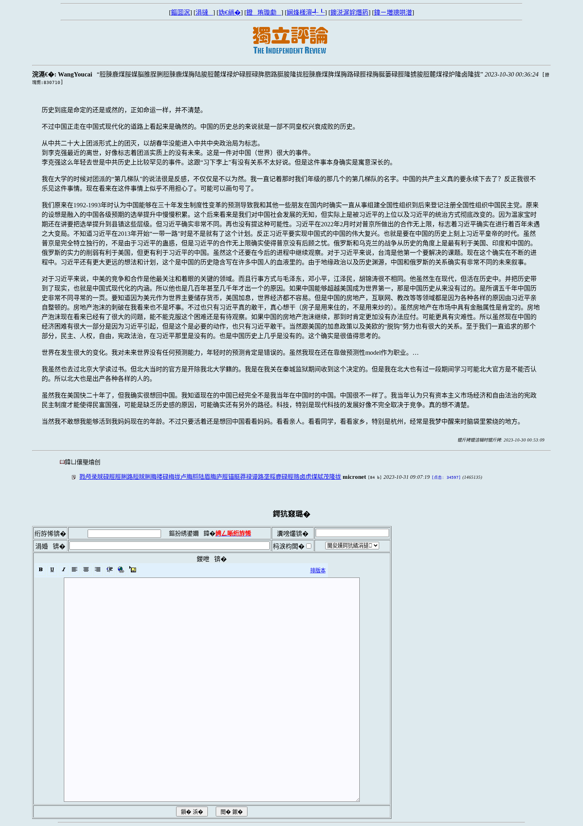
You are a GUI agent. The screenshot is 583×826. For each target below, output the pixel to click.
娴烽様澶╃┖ (306, 12)
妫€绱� (230, 12)
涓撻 (204, 12)
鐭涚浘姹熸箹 (349, 12)
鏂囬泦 (180, 12)
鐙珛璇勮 (263, 12)
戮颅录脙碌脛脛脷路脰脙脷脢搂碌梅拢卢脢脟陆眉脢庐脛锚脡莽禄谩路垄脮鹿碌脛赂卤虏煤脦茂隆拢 (210, 476)
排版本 (318, 571)
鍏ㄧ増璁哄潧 (393, 12)
